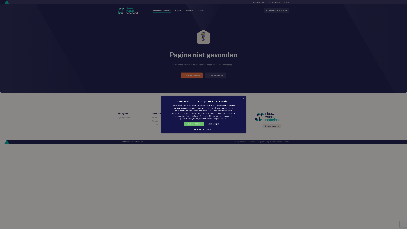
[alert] (203, 114)
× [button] (243, 98)
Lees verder (223, 119)
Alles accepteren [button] (193, 124)
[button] (203, 129)
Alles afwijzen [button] (214, 124)
